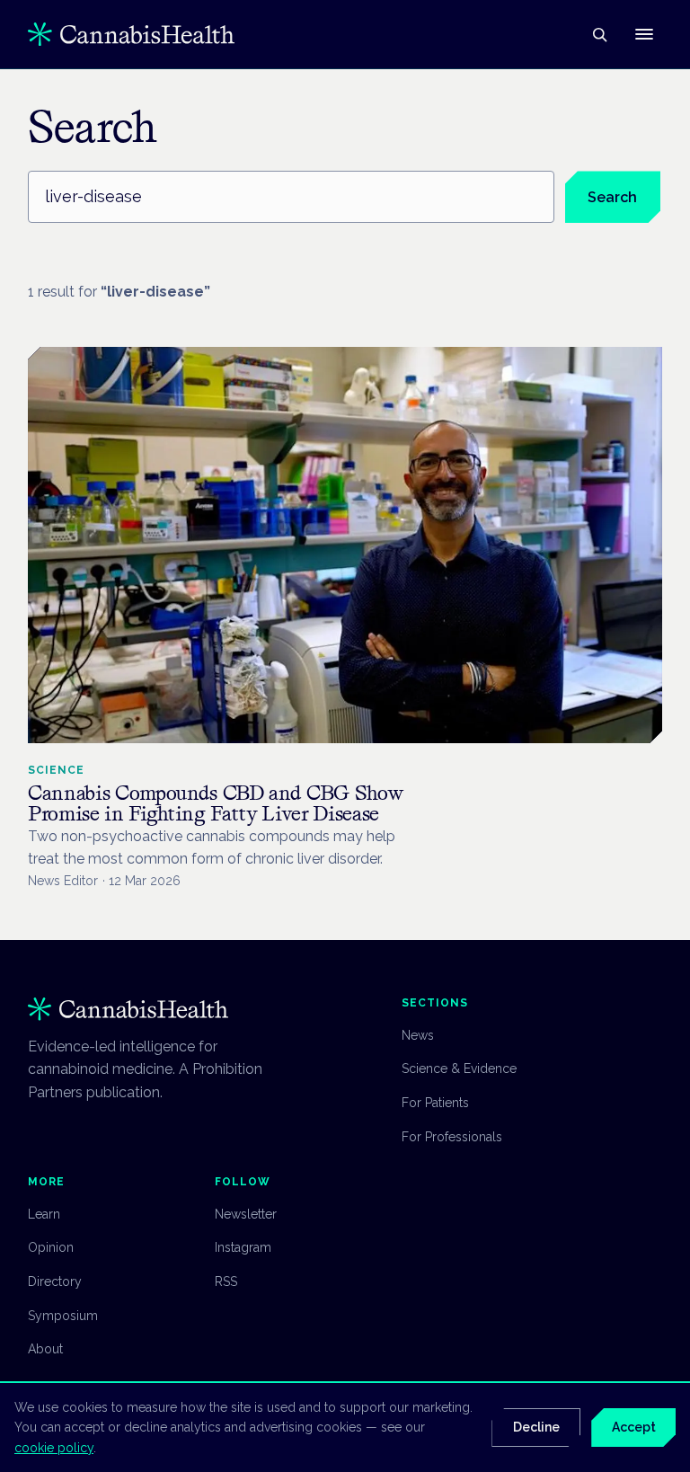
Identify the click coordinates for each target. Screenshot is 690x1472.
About (45, 1349)
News (418, 1035)
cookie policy (53, 1448)
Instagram (243, 1247)
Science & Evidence (459, 1068)
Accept (634, 1427)
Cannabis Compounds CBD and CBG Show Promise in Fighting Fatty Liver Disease (215, 803)
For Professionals (452, 1137)
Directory (55, 1281)
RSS (226, 1281)
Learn (44, 1214)
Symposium (63, 1315)
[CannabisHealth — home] (131, 34)
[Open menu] (644, 34)
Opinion (51, 1247)
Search (612, 197)
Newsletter (246, 1214)
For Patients (435, 1102)
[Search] (599, 34)
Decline (536, 1427)
